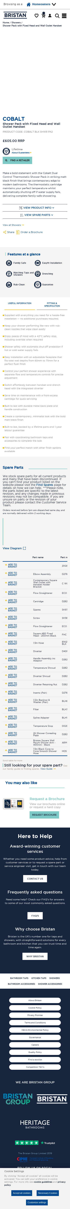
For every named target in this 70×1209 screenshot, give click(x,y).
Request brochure (44, 815)
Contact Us (35, 878)
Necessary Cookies (47, 1193)
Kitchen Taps (38, 978)
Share (10, 232)
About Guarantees (20, 153)
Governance (35, 1037)
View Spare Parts (37, 215)
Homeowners (41, 4)
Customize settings (37, 1202)
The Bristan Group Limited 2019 (35, 1153)
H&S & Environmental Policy (35, 1030)
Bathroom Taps (19, 978)
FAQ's (35, 915)
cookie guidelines (43, 1182)
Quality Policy (35, 1052)
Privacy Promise (35, 1015)
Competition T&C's (35, 1067)
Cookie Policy (35, 1008)
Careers (35, 1045)
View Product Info (37, 207)
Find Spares (44, 484)
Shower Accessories (50, 984)
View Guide (46, 769)
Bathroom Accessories (21, 984)
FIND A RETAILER (19, 160)
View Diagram (12, 548)
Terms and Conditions (35, 1023)
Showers (54, 978)
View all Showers (12, 225)
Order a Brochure (32, 232)
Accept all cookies (22, 1193)
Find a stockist (35, 1060)
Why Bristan (35, 956)
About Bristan (35, 1000)
